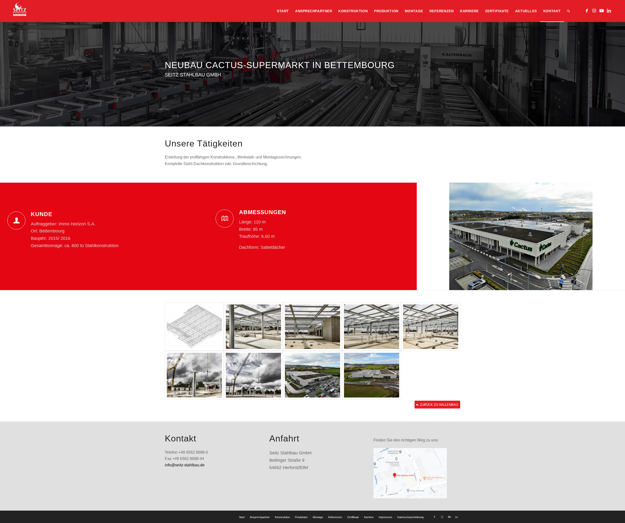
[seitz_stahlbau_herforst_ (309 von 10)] (253, 375)
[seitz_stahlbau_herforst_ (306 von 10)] (371, 327)
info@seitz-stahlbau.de (185, 465)
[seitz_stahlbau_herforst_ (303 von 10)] (194, 327)
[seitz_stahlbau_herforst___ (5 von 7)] (371, 375)
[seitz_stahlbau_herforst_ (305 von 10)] (312, 327)
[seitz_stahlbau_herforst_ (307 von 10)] (430, 327)
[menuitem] (283, 11)
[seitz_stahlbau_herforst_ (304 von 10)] (253, 327)
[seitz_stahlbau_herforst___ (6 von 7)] (312, 375)
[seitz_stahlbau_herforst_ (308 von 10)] (194, 375)
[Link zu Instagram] (594, 10)
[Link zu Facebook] (587, 10)
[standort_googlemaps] (410, 473)
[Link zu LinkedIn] (609, 10)
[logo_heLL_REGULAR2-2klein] (19, 11)
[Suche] (568, 11)
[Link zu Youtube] (601, 10)
